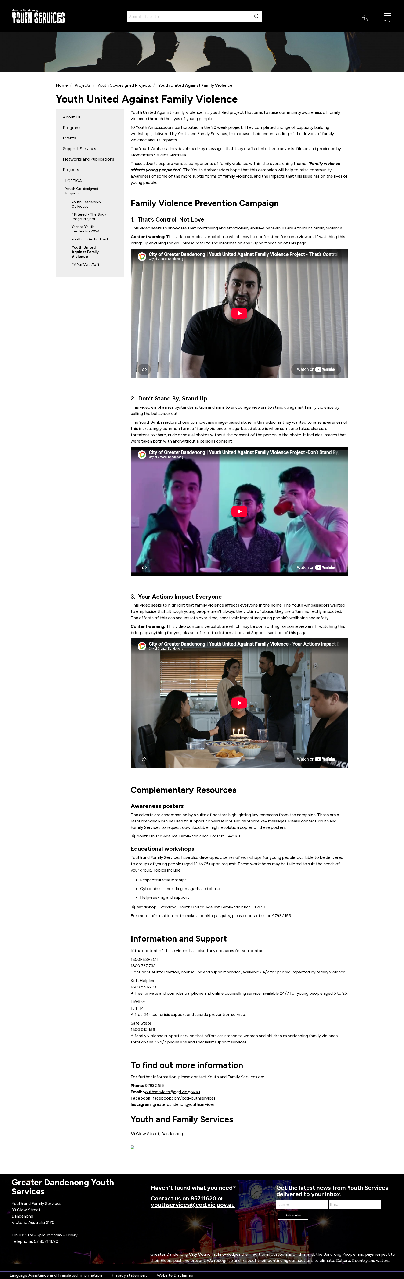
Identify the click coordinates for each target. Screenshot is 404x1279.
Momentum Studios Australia (158, 154)
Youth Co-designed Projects (124, 85)
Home (62, 85)
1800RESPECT (145, 959)
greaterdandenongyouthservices (184, 1104)
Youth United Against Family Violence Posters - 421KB (188, 836)
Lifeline (138, 1001)
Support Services (79, 148)
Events (69, 138)
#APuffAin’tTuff (85, 264)
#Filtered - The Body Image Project (89, 216)
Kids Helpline (143, 980)
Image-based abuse (245, 428)
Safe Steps (141, 1023)
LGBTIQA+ (74, 181)
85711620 (203, 1198)
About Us (72, 117)
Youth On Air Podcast (90, 239)
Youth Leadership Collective (86, 204)
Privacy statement (129, 1275)
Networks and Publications (88, 159)
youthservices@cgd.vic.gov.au (171, 1091)
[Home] (38, 16)
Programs (72, 127)
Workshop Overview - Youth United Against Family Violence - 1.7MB (201, 907)
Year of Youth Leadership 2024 (86, 229)
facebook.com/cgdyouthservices (184, 1098)
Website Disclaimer (175, 1275)
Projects (83, 85)
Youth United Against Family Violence (85, 252)
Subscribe (293, 1215)
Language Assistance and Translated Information (56, 1275)
